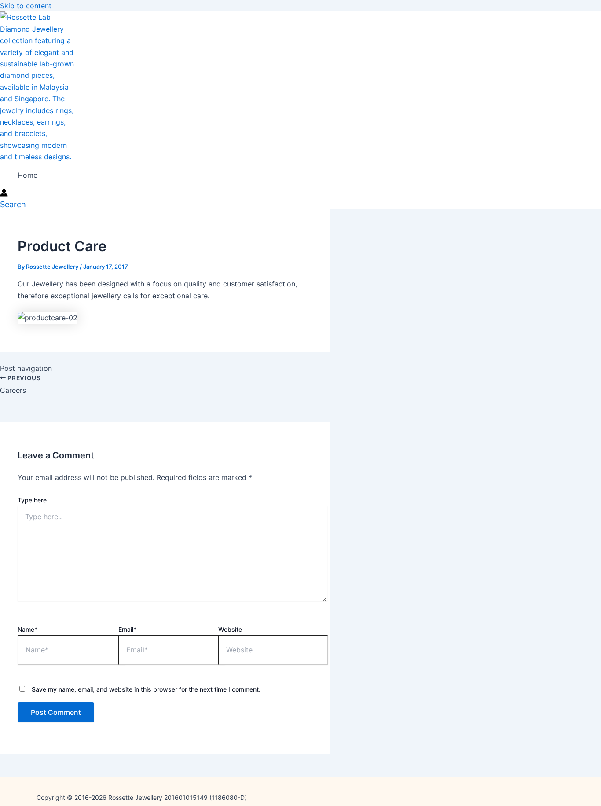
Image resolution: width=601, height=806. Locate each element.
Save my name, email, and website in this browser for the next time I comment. (146, 689)
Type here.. (34, 500)
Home (27, 175)
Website (230, 629)
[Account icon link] (4, 194)
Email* (127, 629)
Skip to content (25, 5)
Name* (27, 629)
